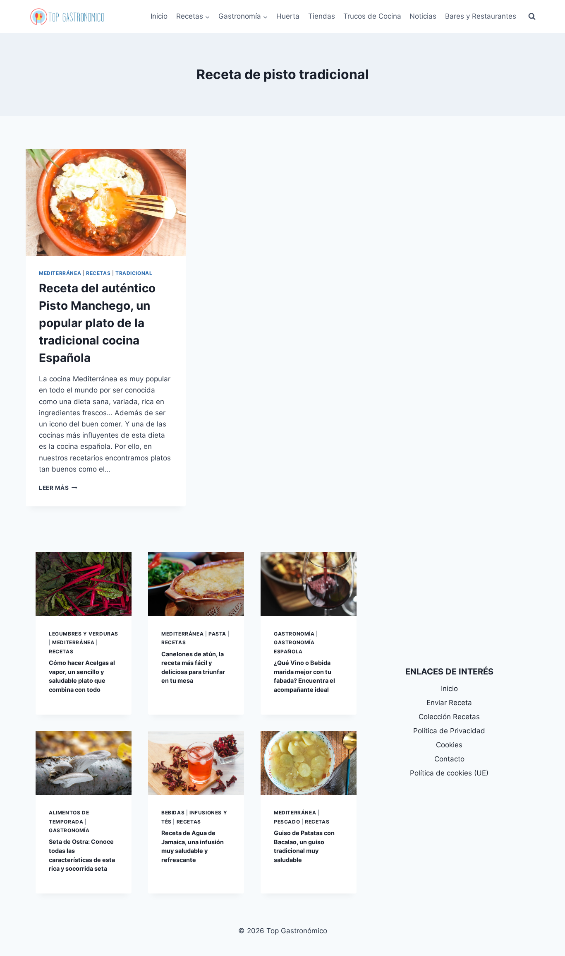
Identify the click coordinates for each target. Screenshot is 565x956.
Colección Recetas (449, 717)
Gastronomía (294, 634)
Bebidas (172, 812)
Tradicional (134, 273)
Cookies (449, 745)
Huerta (287, 16)
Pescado (287, 822)
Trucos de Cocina (372, 16)
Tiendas (321, 16)
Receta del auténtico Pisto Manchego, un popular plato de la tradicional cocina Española (97, 323)
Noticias (422, 16)
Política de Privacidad (449, 731)
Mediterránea (60, 273)
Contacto (449, 759)
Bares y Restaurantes (480, 16)
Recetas (98, 273)
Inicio (159, 16)
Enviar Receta (449, 702)
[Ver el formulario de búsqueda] (531, 16)
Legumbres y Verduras (83, 634)
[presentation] (106, 202)
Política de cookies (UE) (449, 773)
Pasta (217, 634)
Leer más (58, 487)
